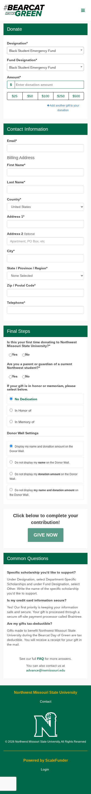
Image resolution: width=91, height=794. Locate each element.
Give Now (46, 534)
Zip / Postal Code (21, 285)
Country (14, 199)
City (10, 251)
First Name (16, 165)
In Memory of (24, 422)
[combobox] (45, 50)
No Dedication (25, 399)
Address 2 (15, 234)
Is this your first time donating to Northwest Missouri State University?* (42, 343)
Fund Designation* (22, 60)
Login (45, 769)
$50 (30, 96)
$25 (15, 96)
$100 (45, 96)
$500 (76, 96)
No (27, 354)
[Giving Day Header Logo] (24, 10)
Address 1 (15, 216)
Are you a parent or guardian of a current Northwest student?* (39, 365)
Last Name (16, 182)
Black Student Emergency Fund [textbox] (32, 51)
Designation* (17, 43)
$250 (61, 96)
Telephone (16, 302)
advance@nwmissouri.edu (45, 670)
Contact (45, 701)
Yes (15, 354)
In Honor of (22, 410)
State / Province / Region (27, 268)
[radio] (46, 399)
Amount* (14, 77)
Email (12, 141)
